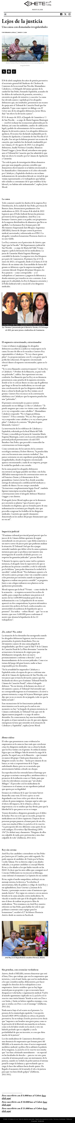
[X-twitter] (65, 14)
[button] (5, 14)
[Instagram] (69, 14)
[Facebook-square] (61, 14)
